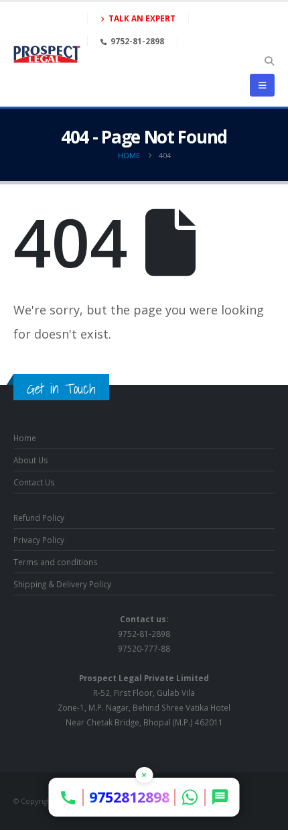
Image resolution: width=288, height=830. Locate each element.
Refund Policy (38, 517)
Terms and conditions (55, 561)
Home (24, 437)
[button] (269, 61)
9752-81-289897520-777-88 (144, 633)
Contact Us (34, 482)
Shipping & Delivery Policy (62, 584)
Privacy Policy (38, 539)
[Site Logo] (46, 54)
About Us (30, 460)
